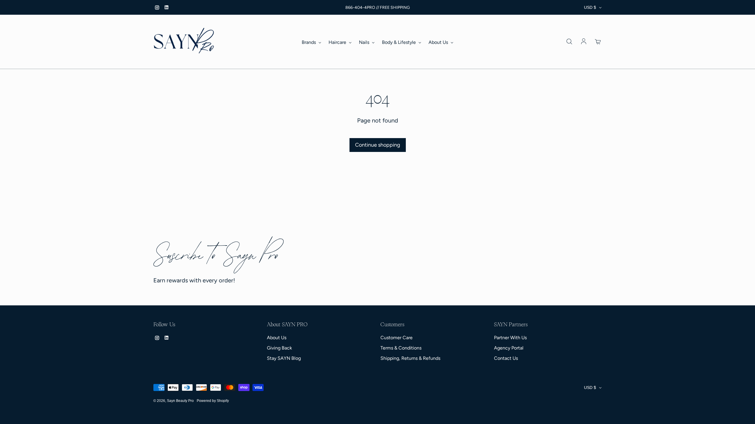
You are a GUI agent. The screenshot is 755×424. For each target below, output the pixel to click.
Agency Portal (508, 348)
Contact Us (506, 358)
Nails (364, 42)
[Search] (569, 41)
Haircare (338, 42)
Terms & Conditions (400, 348)
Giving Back (279, 348)
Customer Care (396, 337)
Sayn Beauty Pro (180, 401)
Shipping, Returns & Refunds (410, 358)
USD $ (590, 7)
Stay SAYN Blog (284, 358)
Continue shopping (377, 145)
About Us (439, 42)
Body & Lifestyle (399, 42)
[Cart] (598, 41)
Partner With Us (510, 337)
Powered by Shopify (213, 401)
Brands (309, 42)
